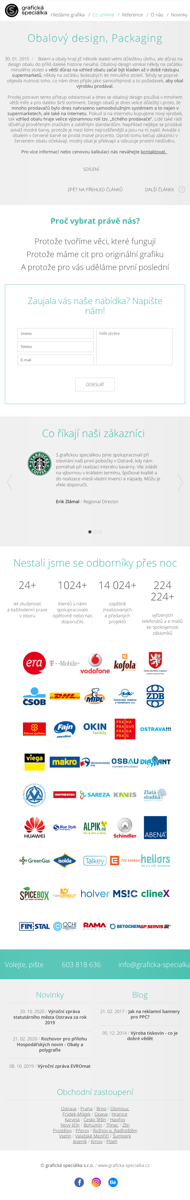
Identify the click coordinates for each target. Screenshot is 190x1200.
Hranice (119, 1114)
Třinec (112, 1125)
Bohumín (93, 1125)
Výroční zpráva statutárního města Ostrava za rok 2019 (50, 1016)
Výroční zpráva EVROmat (64, 1066)
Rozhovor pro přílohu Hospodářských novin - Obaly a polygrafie (52, 1044)
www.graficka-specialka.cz (123, 1165)
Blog (140, 994)
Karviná (72, 1119)
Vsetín (65, 1136)
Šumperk (122, 1136)
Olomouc (119, 1108)
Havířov (117, 1119)
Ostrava (68, 1108)
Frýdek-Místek (77, 1114)
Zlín (126, 1125)
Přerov (82, 1130)
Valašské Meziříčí (92, 1136)
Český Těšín (95, 1119)
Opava (101, 1114)
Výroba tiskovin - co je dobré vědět (152, 1035)
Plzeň (111, 1141)
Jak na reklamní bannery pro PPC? (154, 1014)
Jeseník (80, 1141)
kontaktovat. (154, 152)
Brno (101, 1108)
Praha (86, 1108)
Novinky (50, 994)
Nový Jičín (70, 1125)
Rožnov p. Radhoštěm (115, 1130)
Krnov (96, 1141)
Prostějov (62, 1130)
